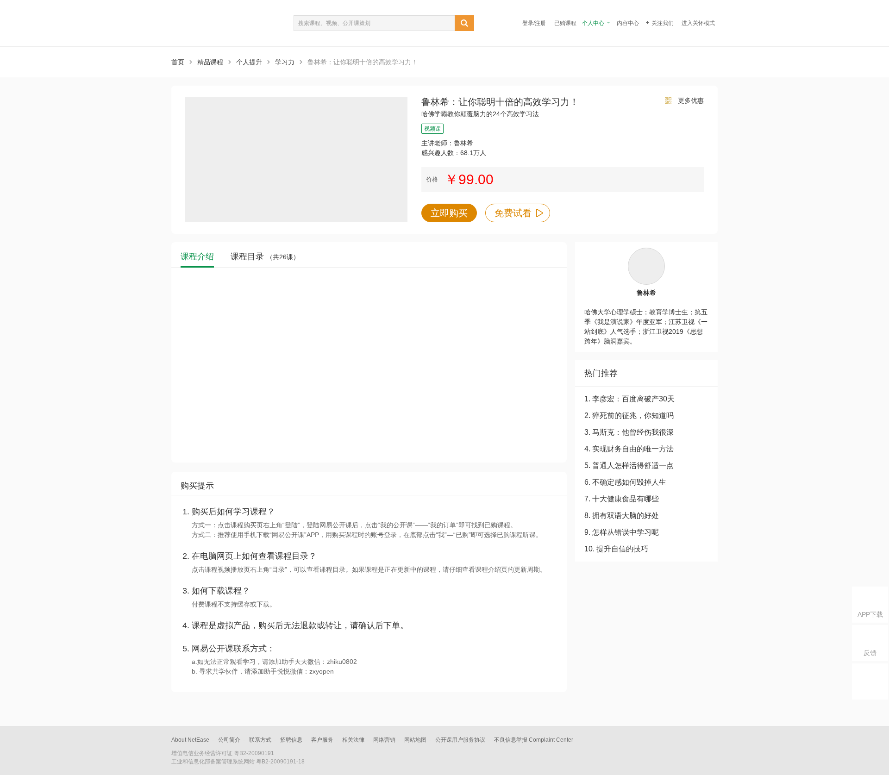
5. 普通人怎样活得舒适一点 (629, 465)
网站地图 (415, 740)
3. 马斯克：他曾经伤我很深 (629, 432)
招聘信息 (291, 740)
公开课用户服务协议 (460, 740)
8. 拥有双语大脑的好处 (621, 515)
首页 (177, 62)
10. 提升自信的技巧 (616, 549)
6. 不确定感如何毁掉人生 (625, 482)
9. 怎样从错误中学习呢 (621, 532)
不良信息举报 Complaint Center (533, 740)
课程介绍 (197, 256)
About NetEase (190, 740)
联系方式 (260, 740)
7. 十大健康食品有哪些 (621, 499)
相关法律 (353, 740)
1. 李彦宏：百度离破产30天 (629, 399)
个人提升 (249, 62)
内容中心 (628, 23)
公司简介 (229, 740)
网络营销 (384, 740)
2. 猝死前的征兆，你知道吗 (629, 415)
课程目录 (265, 256)
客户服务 (322, 740)
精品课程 (210, 62)
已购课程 (565, 23)
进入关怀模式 (698, 23)
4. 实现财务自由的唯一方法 (629, 449)
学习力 (284, 62)
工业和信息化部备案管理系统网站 (213, 761)
